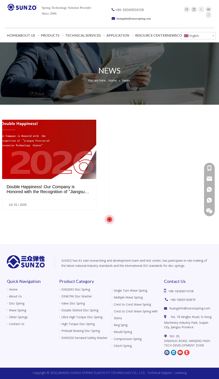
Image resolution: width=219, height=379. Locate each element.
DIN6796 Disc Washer (76, 296)
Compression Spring (128, 339)
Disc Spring (16, 303)
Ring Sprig (120, 325)
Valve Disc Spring (73, 303)
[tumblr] (186, 352)
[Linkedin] (194, 9)
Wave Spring (17, 310)
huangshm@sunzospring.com (189, 308)
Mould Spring (123, 332)
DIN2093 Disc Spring (75, 289)
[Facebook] (186, 9)
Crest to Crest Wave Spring (132, 304)
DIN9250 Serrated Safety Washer (84, 338)
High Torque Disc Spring (78, 324)
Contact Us (16, 324)
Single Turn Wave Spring (130, 290)
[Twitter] (201, 9)
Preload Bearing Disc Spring (80, 331)
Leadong (180, 373)
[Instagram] (208, 15)
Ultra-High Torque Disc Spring (81, 317)
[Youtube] (208, 9)
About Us (15, 296)
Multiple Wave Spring (128, 297)
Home (13, 289)
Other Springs (18, 317)
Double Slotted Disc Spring (79, 310)
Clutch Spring (123, 346)
